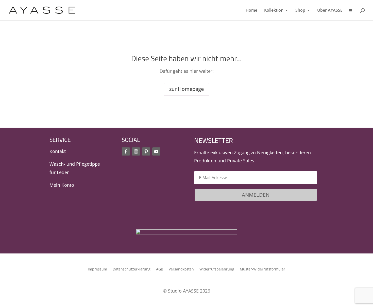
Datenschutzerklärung (131, 269)
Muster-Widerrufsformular (262, 269)
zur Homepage (186, 89)
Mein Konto (61, 185)
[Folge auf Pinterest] (146, 151)
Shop (300, 10)
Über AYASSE (330, 10)
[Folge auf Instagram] (136, 151)
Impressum (97, 269)
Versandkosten (181, 269)
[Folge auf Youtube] (156, 151)
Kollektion (273, 10)
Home (251, 10)
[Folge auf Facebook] (126, 151)
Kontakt (57, 151)
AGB (159, 269)
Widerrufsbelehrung (216, 269)
